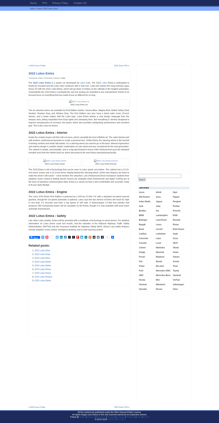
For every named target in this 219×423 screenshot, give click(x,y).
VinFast (176, 280)
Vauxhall (177, 275)
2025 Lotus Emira (43, 273)
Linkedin (121, 417)
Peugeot (177, 201)
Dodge (142, 252)
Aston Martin (145, 201)
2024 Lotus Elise (42, 258)
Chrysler (143, 243)
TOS (44, 3)
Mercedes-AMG (163, 270)
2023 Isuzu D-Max (38, 66)
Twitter (82, 417)
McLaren (160, 266)
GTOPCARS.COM (116, 419)
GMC (141, 275)
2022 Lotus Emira (41, 73)
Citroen (142, 247)
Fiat (140, 261)
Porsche (177, 211)
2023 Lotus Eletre (43, 262)
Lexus (159, 224)
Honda (142, 280)
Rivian (176, 224)
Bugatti (142, 224)
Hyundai (143, 289)
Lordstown (161, 234)
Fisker (142, 266)
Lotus (39, 9)
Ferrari (142, 257)
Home (33, 3)
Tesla (175, 266)
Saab (175, 234)
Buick (141, 229)
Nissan (159, 289)
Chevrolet (143, 238)
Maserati (160, 252)
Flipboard (130, 417)
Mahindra (160, 247)
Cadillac (143, 234)
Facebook (101, 417)
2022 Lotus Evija (42, 254)
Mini (158, 280)
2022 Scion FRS (121, 66)
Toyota (176, 270)
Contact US (80, 3)
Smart (175, 252)
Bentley (142, 211)
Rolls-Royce (178, 229)
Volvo (175, 289)
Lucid (158, 243)
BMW (141, 215)
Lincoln (159, 229)
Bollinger (143, 220)
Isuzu (158, 197)
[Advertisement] (109, 37)
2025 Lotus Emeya (43, 277)
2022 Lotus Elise (42, 250)
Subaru (176, 257)
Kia (157, 211)
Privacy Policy (60, 3)
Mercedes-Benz (163, 275)
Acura (141, 192)
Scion (175, 238)
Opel (175, 192)
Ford (141, 270)
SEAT (175, 243)
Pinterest (91, 417)
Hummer (143, 284)
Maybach (160, 257)
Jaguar (159, 201)
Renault (176, 220)
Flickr (139, 417)
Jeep (158, 206)
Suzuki (176, 261)
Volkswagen (178, 284)
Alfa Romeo (144, 197)
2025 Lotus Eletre (43, 280)
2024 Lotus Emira (43, 269)
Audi (141, 206)
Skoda (176, 247)
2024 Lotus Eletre (43, 265)
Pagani (176, 197)
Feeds (146, 417)
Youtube (111, 417)
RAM (175, 215)
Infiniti (158, 192)
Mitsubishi (160, 284)
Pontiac (176, 206)
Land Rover (161, 220)
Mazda (159, 261)
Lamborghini (162, 215)
